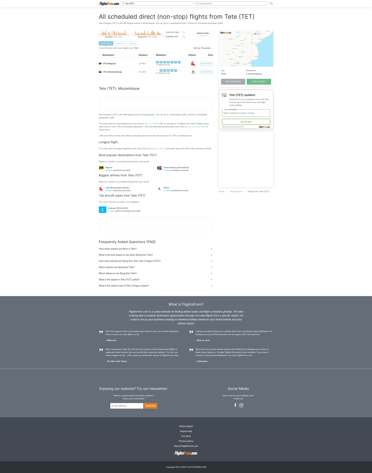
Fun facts (186, 436)
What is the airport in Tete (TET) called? (119, 279)
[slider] (99, 35)
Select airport (186, 426)
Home (221, 191)
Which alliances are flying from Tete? (118, 273)
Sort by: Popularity (202, 48)
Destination (108, 55)
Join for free (246, 122)
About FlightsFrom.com (186, 446)
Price (210, 55)
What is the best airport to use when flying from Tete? (126, 255)
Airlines (192, 55)
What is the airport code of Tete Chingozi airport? (124, 285)
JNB (112, 72)
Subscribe (150, 406)
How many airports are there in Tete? (118, 249)
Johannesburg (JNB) (196, 126)
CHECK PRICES (259, 82)
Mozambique (236, 191)
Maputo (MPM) (152, 123)
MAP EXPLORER (233, 82)
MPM (109, 63)
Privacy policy (186, 441)
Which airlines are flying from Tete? (117, 267)
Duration (143, 55)
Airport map (186, 431)
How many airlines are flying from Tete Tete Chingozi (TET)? (130, 261)
